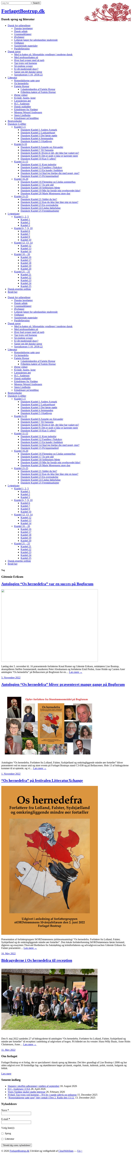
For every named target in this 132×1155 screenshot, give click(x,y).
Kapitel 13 (26, 248)
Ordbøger (19, 43)
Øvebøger (19, 37)
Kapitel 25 (26, 286)
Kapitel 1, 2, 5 (21, 216)
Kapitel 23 (26, 280)
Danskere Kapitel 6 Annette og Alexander (42, 147)
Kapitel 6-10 (20, 144)
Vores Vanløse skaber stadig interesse (26, 1091)
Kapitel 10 (26, 239)
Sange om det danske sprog (28, 71)
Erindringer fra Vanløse (26, 109)
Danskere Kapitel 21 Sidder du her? (39, 199)
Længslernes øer (22, 100)
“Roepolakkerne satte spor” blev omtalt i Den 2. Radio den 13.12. (41, 1097)
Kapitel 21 (26, 274)
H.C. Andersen (21, 103)
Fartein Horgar (21, 86)
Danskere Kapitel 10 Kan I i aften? (38, 158)
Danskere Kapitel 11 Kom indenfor (38, 164)
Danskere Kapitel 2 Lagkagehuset (38, 132)
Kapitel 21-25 (21, 196)
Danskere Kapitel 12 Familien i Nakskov (41, 167)
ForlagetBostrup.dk (23, 11)
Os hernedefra (21, 83)
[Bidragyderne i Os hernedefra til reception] (49, 1033)
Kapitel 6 (25, 231)
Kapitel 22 (26, 277)
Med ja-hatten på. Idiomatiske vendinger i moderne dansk (43, 54)
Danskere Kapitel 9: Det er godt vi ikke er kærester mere (49, 155)
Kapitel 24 (26, 283)
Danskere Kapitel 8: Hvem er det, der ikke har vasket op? (50, 153)
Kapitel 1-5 (20, 126)
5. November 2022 (10, 677)
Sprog (7, 1133)
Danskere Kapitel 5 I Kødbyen (36, 141)
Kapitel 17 (26, 260)
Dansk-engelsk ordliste (19, 289)
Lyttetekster (13, 213)
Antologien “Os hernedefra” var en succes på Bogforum (47, 584)
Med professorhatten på (26, 57)
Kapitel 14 (26, 251)
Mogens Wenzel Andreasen (28, 112)
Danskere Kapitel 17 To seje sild (37, 184)
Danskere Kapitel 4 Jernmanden (37, 138)
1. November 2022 (10, 773)
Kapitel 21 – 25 (22, 271)
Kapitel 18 (26, 263)
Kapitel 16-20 (21, 179)
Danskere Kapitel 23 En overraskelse (39, 205)
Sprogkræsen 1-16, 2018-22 (28, 74)
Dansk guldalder (22, 106)
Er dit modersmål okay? (26, 69)
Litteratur (12, 77)
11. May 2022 (8, 1049)
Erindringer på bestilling (26, 118)
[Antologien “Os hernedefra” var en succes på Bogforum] (49, 660)
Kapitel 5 (25, 225)
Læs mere (6, 1073)
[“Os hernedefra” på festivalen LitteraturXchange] (49, 933)
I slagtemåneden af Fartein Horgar (38, 89)
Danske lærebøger (23, 28)
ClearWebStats (65, 1151)
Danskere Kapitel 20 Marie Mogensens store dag (45, 193)
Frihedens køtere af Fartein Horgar (38, 92)
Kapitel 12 (26, 245)
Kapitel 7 (25, 234)
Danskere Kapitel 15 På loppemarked (40, 176)
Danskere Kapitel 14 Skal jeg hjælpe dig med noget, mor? (50, 173)
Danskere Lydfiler (17, 124)
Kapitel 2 (25, 222)
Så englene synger (23, 66)
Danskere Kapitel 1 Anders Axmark (39, 129)
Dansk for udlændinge (19, 25)
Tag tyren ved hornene (25, 63)
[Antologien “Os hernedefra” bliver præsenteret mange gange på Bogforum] (49, 757)
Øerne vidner (21, 95)
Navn (5, 1110)
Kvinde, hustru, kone (25, 98)
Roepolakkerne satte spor (27, 80)
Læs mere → (75, 672)
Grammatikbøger (22, 34)
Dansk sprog (14, 51)
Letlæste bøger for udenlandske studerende (36, 40)
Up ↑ (79, 1151)
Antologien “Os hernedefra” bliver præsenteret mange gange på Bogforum (63, 684)
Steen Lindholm (22, 115)
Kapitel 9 (25, 237)
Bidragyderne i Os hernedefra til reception (36, 960)
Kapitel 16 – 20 (22, 254)
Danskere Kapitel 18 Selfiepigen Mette (40, 187)
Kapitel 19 (26, 265)
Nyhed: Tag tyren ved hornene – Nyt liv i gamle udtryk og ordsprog (42, 1094)
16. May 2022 (8, 953)
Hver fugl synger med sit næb (29, 60)
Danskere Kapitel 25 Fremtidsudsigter (40, 210)
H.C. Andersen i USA (19, 1089)
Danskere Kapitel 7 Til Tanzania (37, 150)
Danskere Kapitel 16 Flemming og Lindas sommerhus (48, 182)
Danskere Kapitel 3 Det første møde (39, 135)
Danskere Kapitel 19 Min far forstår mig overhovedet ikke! (50, 190)
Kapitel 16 (26, 257)
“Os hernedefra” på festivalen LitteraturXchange (42, 780)
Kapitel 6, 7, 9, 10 (23, 228)
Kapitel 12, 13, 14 (23, 242)
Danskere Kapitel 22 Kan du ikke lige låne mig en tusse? (49, 202)
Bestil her (12, 292)
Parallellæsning (22, 48)
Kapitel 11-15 (21, 161)
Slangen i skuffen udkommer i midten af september (33, 1086)
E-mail (5, 1119)
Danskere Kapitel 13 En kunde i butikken (42, 170)
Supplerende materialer (26, 45)
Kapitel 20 (26, 268)
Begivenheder (15, 121)
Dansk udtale (21, 31)
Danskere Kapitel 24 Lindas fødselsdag (41, 208)
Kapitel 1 (25, 219)
